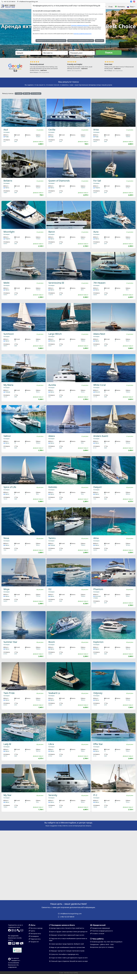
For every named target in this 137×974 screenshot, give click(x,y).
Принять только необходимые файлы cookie (80, 40)
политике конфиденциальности (80, 25)
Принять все (99, 40)
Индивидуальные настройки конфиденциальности (51, 40)
